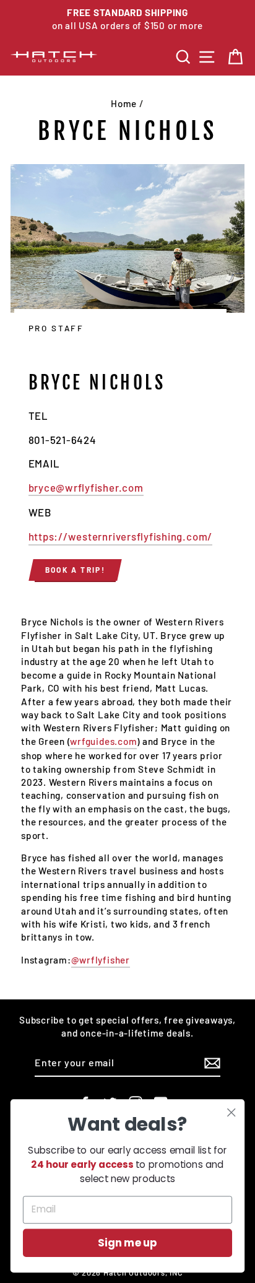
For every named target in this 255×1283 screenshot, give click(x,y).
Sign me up (127, 1242)
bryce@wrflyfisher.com (86, 487)
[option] (127, 19)
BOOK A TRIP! (75, 569)
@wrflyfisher (100, 959)
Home (124, 103)
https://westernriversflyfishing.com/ (120, 536)
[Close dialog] (231, 1112)
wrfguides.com (103, 741)
